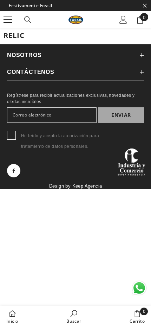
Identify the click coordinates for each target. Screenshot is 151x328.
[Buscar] (28, 19)
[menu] (8, 19)
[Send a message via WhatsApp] (139, 288)
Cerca (144, 5)
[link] (74, 317)
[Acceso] (123, 20)
